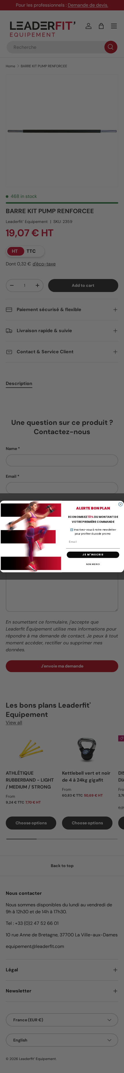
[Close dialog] (120, 504)
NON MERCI (93, 564)
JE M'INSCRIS (92, 555)
